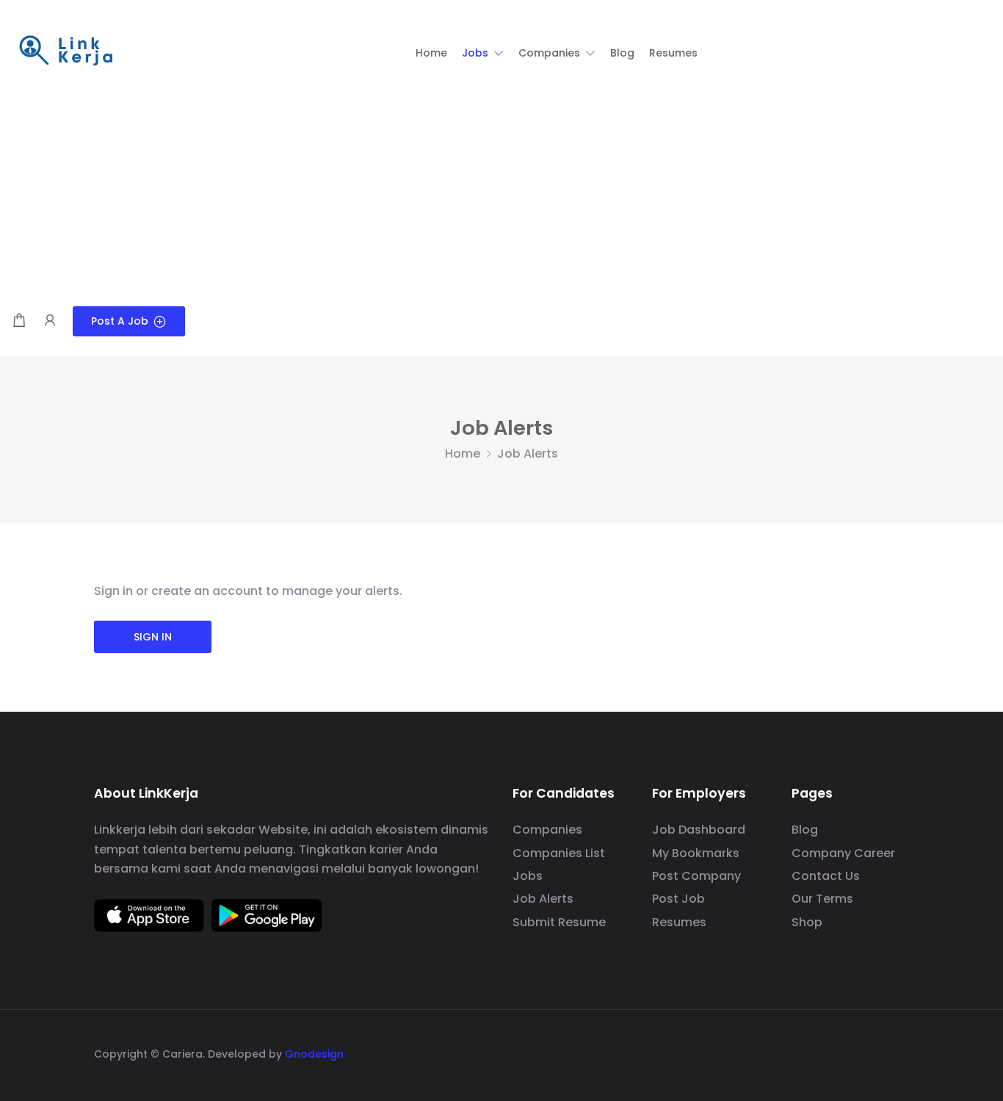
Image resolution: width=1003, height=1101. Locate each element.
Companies (547, 829)
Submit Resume (559, 922)
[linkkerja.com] (66, 51)
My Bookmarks (695, 853)
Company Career (843, 853)
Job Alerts (543, 898)
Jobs (528, 875)
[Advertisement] (501, 196)
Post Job (678, 898)
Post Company (696, 875)
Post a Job (119, 321)
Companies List (559, 853)
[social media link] (896, 1052)
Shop (807, 922)
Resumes (679, 922)
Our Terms (822, 898)
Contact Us (826, 875)
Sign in (153, 636)
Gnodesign (314, 1054)
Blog (805, 829)
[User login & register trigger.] (50, 321)
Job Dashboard (698, 829)
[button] (483, 53)
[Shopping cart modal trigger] (19, 321)
